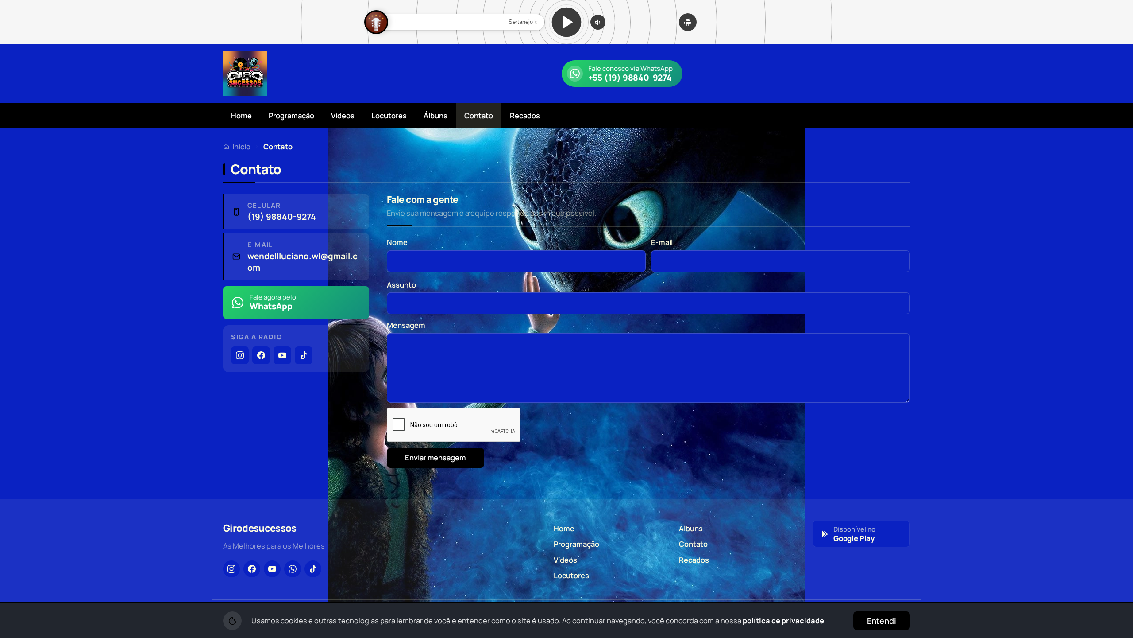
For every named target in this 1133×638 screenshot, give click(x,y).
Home (241, 115)
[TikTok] (303, 355)
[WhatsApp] (292, 568)
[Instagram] (240, 355)
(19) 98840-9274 (281, 216)
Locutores (389, 115)
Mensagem (406, 325)
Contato (478, 115)
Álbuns (435, 115)
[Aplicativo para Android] (688, 22)
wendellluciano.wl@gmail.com (302, 262)
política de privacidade (783, 620)
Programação (291, 115)
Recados (525, 115)
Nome (397, 242)
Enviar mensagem (435, 457)
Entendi (881, 620)
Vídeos (343, 115)
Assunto (401, 285)
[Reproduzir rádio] (566, 22)
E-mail (662, 242)
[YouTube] (282, 355)
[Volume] (597, 22)
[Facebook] (261, 355)
